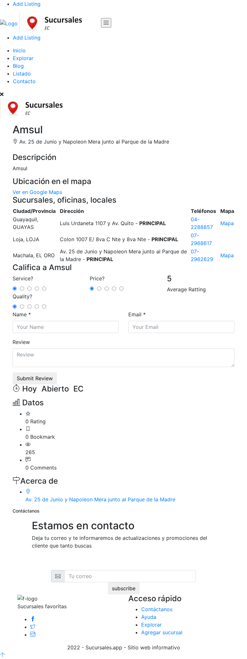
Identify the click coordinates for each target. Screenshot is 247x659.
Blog (18, 66)
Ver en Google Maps (37, 192)
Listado (22, 73)
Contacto (24, 81)
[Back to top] (2, 655)
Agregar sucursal (161, 632)
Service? (23, 278)
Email (135, 314)
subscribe (123, 588)
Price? (97, 278)
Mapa (227, 223)
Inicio (19, 50)
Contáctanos (156, 609)
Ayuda (148, 617)
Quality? (22, 296)
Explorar (23, 58)
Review (21, 342)
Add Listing (27, 4)
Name (20, 314)
